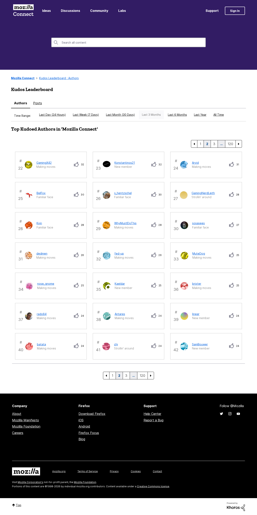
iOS (81, 420)
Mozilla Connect (23, 10)
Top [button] (18, 505)
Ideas (46, 11)
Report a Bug (153, 420)
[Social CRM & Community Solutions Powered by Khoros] (236, 506)
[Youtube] (238, 414)
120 (230, 144)
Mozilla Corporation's (30, 482)
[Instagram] (230, 414)
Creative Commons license (153, 486)
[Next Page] (239, 144)
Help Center (152, 414)
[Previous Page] (194, 144)
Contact (157, 471)
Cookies (136, 471)
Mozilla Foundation (26, 426)
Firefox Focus (89, 433)
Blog (82, 439)
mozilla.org (58, 471)
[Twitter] (221, 414)
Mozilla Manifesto (25, 420)
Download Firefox (92, 414)
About (16, 414)
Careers (17, 433)
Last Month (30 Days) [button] (120, 114)
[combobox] (128, 42)
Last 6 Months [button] (177, 114)
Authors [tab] (20, 103)
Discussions (70, 11)
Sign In (235, 10)
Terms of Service (88, 471)
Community (99, 11)
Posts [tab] (37, 103)
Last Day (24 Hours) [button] (52, 114)
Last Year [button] (200, 114)
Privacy (114, 471)
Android (84, 426)
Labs (122, 11)
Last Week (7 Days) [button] (86, 114)
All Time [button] (218, 114)
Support (212, 11)
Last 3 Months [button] (151, 114)
